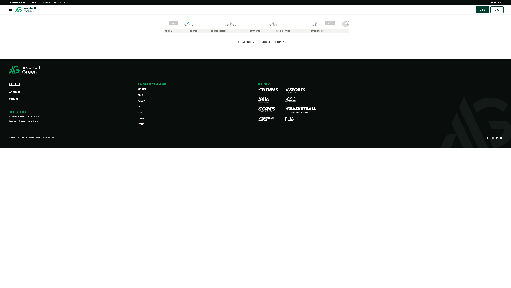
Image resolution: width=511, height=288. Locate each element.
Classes (57, 2)
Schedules (34, 2)
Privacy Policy (48, 138)
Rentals (46, 2)
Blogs (66, 2)
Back (174, 23)
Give (497, 9)
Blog (139, 112)
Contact (13, 99)
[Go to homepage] (25, 9)
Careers (141, 100)
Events (140, 124)
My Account (496, 2)
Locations (14, 91)
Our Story (142, 88)
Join (482, 9)
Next (330, 23)
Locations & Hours (18, 2)
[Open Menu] (10, 9)
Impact (140, 94)
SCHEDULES (14, 83)
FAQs (139, 106)
